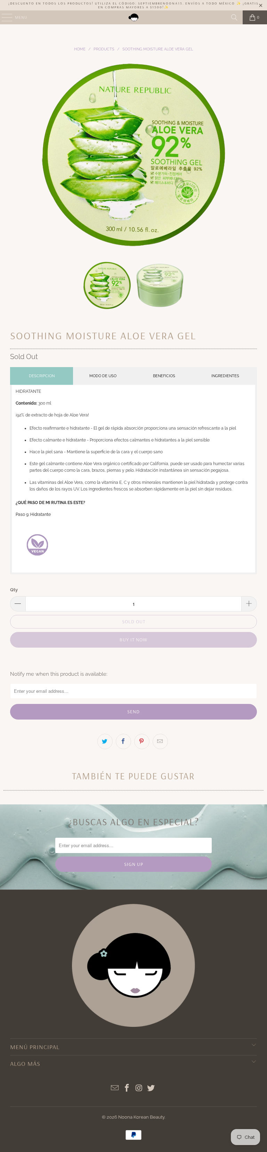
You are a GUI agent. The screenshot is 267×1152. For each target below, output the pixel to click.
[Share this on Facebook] (123, 741)
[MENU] (3, 17)
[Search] (234, 17)
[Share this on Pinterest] (141, 741)
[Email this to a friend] (160, 741)
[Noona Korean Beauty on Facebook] (127, 1088)
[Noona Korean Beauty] (133, 17)
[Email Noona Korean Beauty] (115, 1088)
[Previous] (15, 154)
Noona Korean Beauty (141, 1117)
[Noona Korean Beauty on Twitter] (151, 1088)
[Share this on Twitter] (105, 741)
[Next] (251, 154)
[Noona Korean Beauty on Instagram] (139, 1088)
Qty (14, 589)
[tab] (41, 376)
